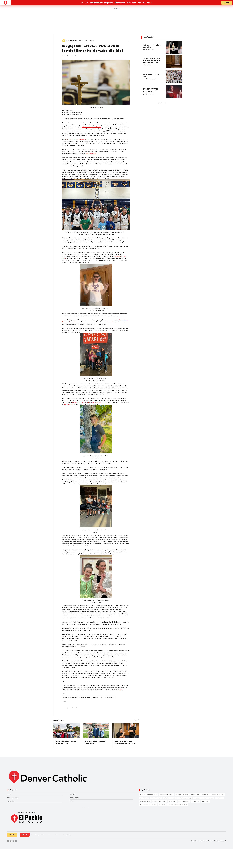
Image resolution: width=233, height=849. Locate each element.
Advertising (34, 834)
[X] (11, 841)
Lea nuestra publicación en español (26, 812)
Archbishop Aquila (167, 794)
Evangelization (218, 794)
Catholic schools (97, 697)
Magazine (199, 798)
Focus (163, 804)
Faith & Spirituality (12, 797)
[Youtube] (16, 841)
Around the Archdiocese (70, 697)
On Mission (73, 794)
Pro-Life (144, 798)
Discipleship (156, 798)
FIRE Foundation (109, 697)
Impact (206, 801)
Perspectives (11, 801)
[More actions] (128, 41)
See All (136, 720)
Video (71, 801)
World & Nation (74, 797)
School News (184, 801)
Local (64, 701)
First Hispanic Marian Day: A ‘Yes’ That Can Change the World (65, 742)
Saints (220, 798)
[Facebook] (8, 841)
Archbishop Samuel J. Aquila (178, 804)
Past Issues (43, 834)
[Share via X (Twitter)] (67, 708)
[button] (149, 2)
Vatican (210, 798)
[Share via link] (76, 708)
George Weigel (182, 794)
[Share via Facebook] (63, 708)
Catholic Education (85, 697)
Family (196, 801)
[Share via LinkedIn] (72, 708)
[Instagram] (13, 841)
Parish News (186, 798)
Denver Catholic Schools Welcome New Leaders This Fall (95, 742)
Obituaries (58, 834)
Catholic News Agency (148, 804)
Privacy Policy (67, 834)
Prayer (206, 794)
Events (173, 801)
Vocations (196, 794)
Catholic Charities (160, 801)
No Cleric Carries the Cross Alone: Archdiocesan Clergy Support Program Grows (125, 742)
